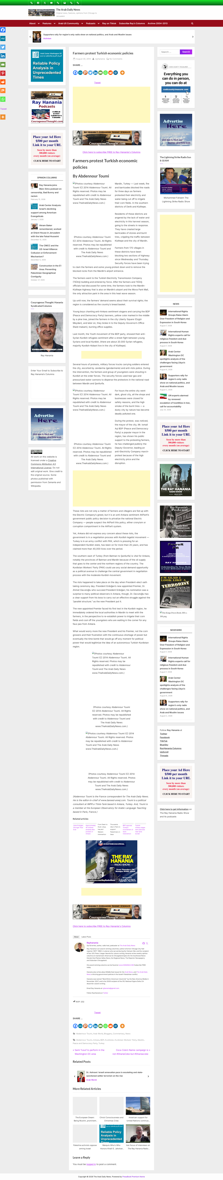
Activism (47, 38)
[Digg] (115, 71)
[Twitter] (90, 71)
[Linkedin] (95, 71)
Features (47, 23)
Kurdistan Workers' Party (126, 1040)
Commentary (118, 1033)
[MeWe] (80, 71)
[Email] (100, 71)
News (127, 1033)
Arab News (129, 972)
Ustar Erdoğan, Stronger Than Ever (78, 827)
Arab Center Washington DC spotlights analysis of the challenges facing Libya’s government (172, 358)
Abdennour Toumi (84, 1033)
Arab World (98, 1033)
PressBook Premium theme (133, 1177)
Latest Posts (86, 937)
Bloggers (108, 1033)
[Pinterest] (2, 72)
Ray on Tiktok (109, 23)
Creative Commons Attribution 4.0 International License (43, 464)
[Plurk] (85, 71)
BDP (102, 1040)
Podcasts (90, 23)
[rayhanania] (79, 951)
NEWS (176, 304)
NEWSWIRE (176, 630)
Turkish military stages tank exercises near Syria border (140, 829)
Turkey (101, 1043)
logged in (91, 1164)
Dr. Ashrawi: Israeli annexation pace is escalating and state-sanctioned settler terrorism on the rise (114, 1074)
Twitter (105, 993)
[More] (122, 71)
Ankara (96, 1040)
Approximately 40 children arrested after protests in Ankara (91, 829)
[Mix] (2, 89)
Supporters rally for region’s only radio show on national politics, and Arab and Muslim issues (87, 34)
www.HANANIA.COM (126, 965)
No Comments (115, 59)
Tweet (97, 82)
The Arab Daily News (68, 9)
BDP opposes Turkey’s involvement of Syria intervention (128, 829)
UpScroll (164, 752)
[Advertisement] (111, 105)
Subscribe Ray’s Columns (132, 23)
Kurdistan (109, 1040)
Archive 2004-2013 (158, 23)
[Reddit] (110, 71)
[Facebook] (75, 71)
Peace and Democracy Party (85, 1043)
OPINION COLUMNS (47, 177)
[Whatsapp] (105, 71)
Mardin (141, 1040)
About (32, 23)
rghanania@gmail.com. (111, 988)
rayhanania (100, 59)
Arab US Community (68, 23)
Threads (164, 755)
